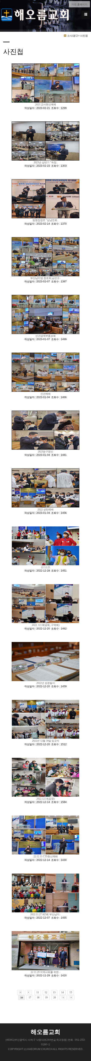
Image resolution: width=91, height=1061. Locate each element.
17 (30, 997)
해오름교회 (45, 1032)
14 (62, 992)
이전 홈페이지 (79, 4)
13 (54, 992)
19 (46, 997)
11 (37, 992)
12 (46, 992)
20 (54, 997)
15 (70, 992)
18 (38, 997)
